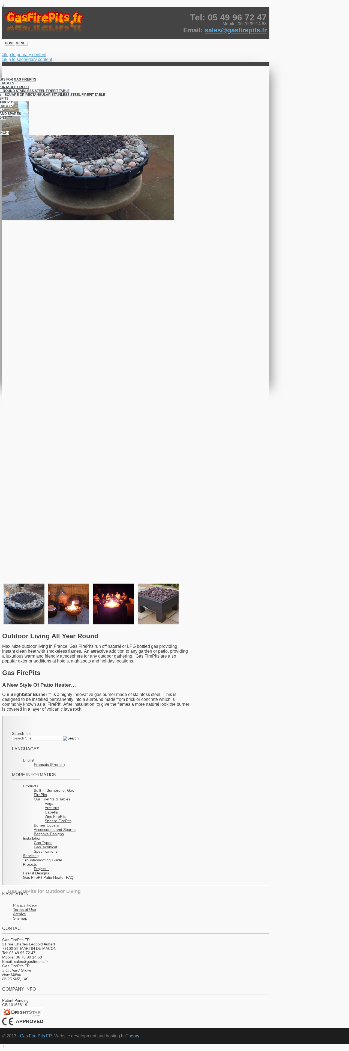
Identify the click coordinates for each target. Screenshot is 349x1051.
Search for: (21, 733)
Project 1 (41, 869)
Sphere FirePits (58, 821)
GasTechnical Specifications (46, 849)
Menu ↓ (22, 43)
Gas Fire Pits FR (36, 1036)
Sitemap (20, 918)
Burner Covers (46, 825)
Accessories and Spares (55, 829)
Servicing (31, 855)
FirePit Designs (36, 873)
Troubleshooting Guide (42, 860)
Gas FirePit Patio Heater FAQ (48, 877)
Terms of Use (24, 909)
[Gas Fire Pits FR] (137, 21)
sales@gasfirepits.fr (236, 30)
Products (30, 786)
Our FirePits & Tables (52, 799)
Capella (51, 812)
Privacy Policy (25, 905)
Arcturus (52, 808)
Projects (30, 864)
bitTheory (130, 1036)
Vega (49, 803)
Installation (32, 838)
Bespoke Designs (49, 834)
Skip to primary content (24, 54)
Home (10, 43)
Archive (19, 914)
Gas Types (43, 842)
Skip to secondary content (27, 59)
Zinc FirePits (55, 816)
